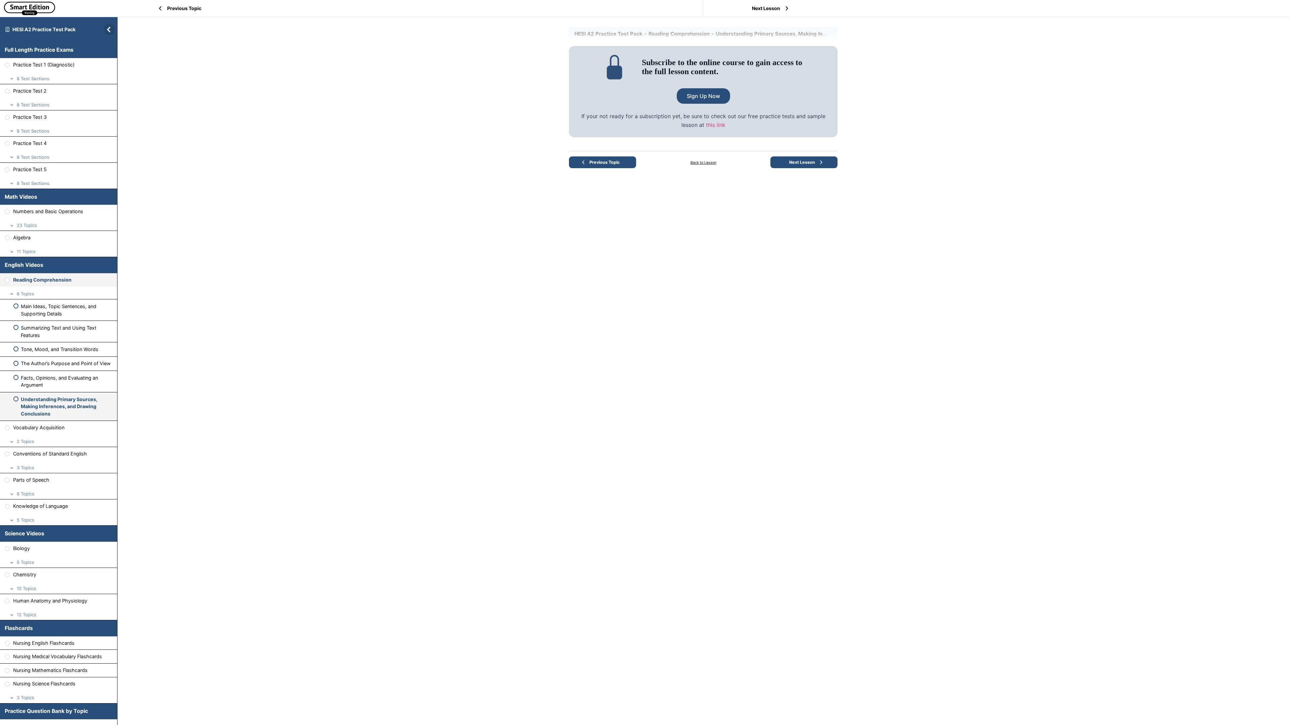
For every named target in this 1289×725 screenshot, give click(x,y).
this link (715, 125)
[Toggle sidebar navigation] (107, 29)
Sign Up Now (703, 96)
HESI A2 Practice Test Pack (44, 29)
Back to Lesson (703, 162)
